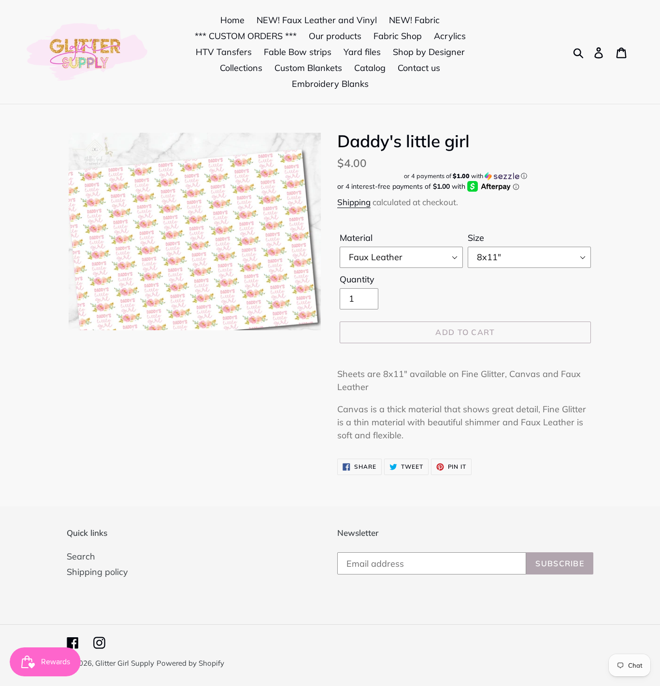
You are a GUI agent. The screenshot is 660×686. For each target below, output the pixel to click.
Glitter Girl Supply (124, 663)
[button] (465, 176)
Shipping (354, 202)
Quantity (357, 279)
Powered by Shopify (190, 663)
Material (356, 237)
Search (81, 556)
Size (476, 237)
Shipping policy (97, 571)
